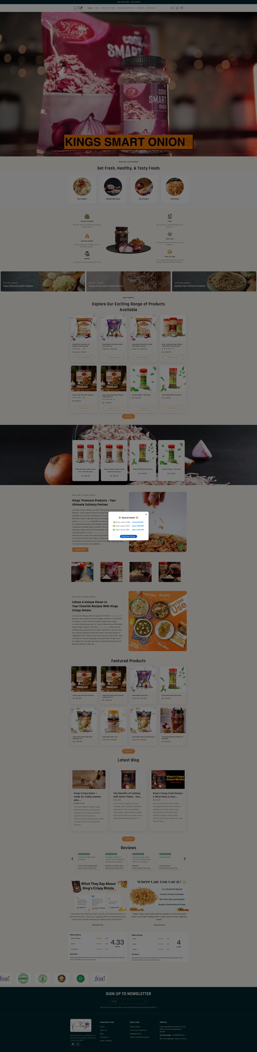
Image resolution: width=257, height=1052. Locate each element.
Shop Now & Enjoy (128, 536)
